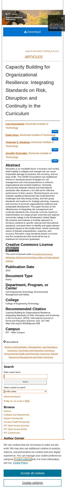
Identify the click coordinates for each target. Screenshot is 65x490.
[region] (32, 464)
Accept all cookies (33, 473)
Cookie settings (23, 459)
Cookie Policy (20, 463)
